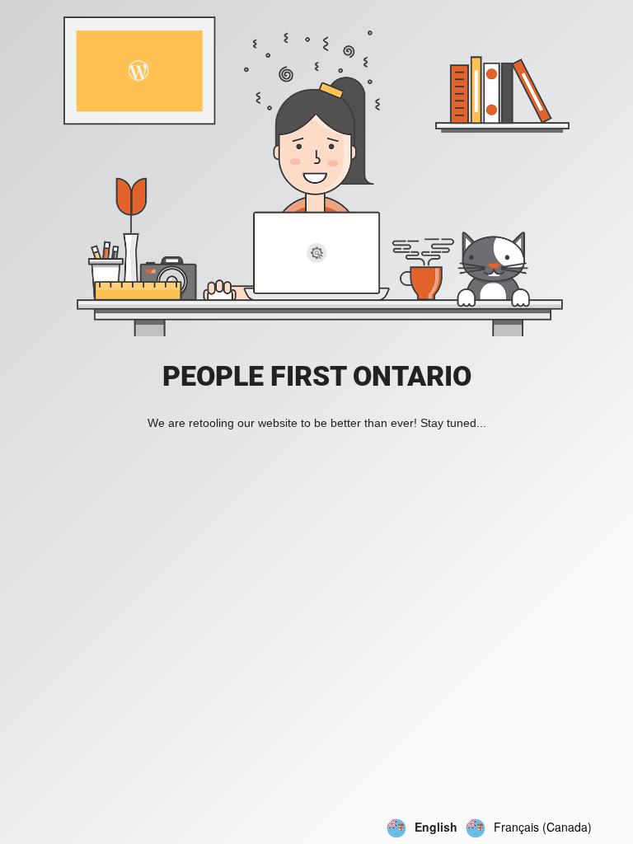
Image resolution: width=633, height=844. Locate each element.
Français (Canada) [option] (543, 826)
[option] (528, 828)
